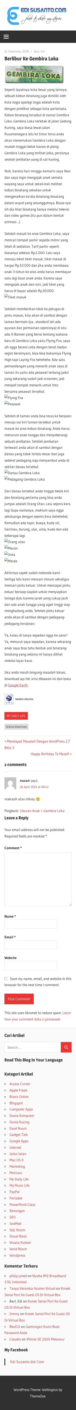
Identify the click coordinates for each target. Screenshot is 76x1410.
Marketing (17, 1166)
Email (10, 937)
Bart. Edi (39, 51)
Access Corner (20, 1083)
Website (10, 957)
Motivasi (16, 1172)
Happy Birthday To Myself (50, 754)
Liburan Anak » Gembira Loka (42, 810)
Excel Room (18, 1128)
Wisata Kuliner (20, 1242)
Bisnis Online (19, 1096)
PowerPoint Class (22, 1204)
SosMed (15, 1223)
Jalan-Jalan (18, 1153)
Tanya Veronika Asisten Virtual (32, 1288)
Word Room (18, 1249)
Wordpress (17, 1255)
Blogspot (16, 1103)
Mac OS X (17, 1160)
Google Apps (19, 1141)
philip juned (18, 1275)
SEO (13, 1217)
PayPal (15, 1191)
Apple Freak (18, 1090)
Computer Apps (21, 1109)
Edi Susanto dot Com (27, 1361)
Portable (16, 1198)
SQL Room (17, 1230)
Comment (13, 848)
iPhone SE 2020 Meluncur (45, 1339)
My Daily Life (16, 716)
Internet (15, 1147)
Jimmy (14, 1313)
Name (10, 916)
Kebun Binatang (16, 726)
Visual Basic (18, 1236)
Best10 (15, 1326)
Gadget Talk (19, 1134)
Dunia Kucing (19, 1122)
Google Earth (18, 685)
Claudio (15, 1339)
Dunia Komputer (22, 1115)
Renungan (17, 1210)
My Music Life (19, 1185)
